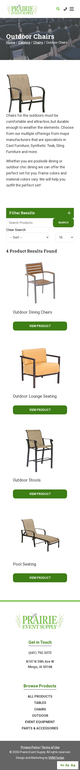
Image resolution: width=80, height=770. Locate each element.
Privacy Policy (30, 747)
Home (10, 42)
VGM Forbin (56, 757)
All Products (40, 696)
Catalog (24, 42)
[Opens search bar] (58, 9)
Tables (40, 703)
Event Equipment (40, 722)
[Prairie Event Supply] (22, 9)
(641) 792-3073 (40, 653)
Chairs (38, 42)
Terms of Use (50, 747)
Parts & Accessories (40, 728)
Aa (62, 765)
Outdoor (40, 716)
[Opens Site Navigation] (72, 9)
